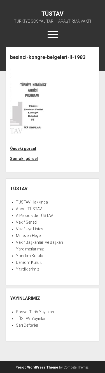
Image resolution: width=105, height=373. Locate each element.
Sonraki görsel (24, 158)
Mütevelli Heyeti (29, 235)
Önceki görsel (23, 148)
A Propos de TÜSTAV (34, 215)
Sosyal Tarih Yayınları (35, 312)
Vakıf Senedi (27, 222)
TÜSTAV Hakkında (32, 202)
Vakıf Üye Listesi (30, 229)
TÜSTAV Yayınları (31, 318)
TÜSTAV (52, 13)
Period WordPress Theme (36, 367)
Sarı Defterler (27, 325)
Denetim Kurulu (29, 262)
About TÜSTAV (29, 209)
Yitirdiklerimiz (27, 269)
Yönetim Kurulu (29, 256)
